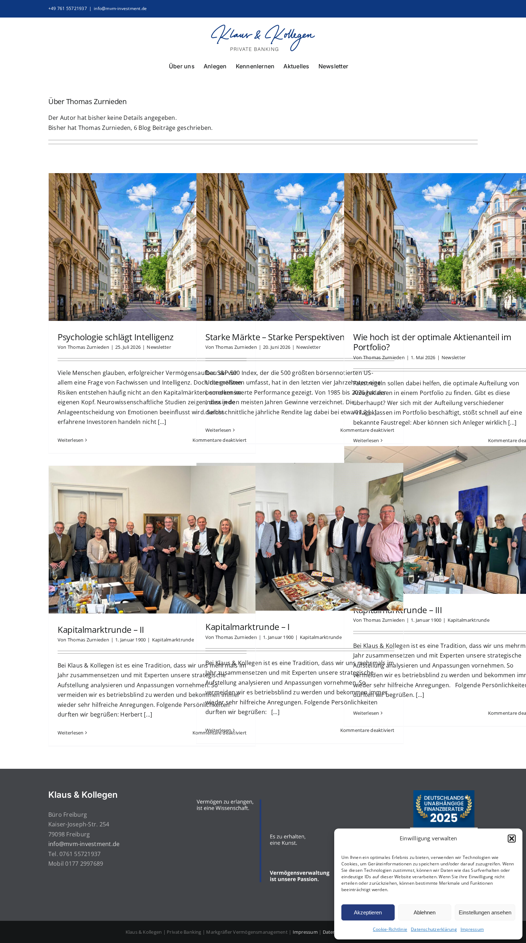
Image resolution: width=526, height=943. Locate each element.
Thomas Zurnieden (88, 347)
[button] (511, 838)
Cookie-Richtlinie (390, 929)
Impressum (472, 929)
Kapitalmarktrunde (469, 620)
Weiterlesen (71, 440)
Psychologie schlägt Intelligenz (116, 337)
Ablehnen (424, 912)
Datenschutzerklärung (434, 929)
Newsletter (159, 347)
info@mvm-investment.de (120, 8)
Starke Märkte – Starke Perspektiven (275, 337)
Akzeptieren (368, 912)
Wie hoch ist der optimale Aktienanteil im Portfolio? (432, 342)
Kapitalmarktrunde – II (101, 629)
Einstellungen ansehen (485, 912)
